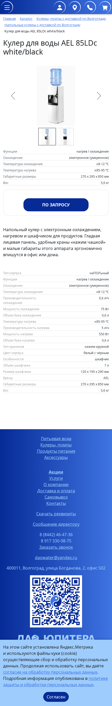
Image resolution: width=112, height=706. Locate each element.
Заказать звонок (56, 547)
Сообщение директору (56, 524)
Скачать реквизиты (56, 514)
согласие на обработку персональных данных (50, 672)
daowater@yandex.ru (56, 557)
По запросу (56, 205)
